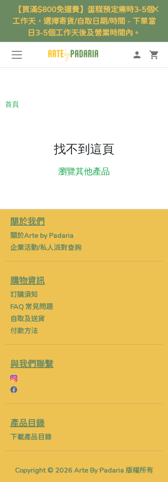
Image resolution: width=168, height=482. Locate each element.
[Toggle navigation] (16, 55)
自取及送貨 (27, 318)
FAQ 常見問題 (31, 306)
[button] (154, 54)
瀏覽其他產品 (84, 171)
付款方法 (24, 330)
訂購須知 (24, 294)
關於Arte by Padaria (42, 235)
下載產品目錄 (31, 436)
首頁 (12, 104)
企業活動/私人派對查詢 (45, 247)
